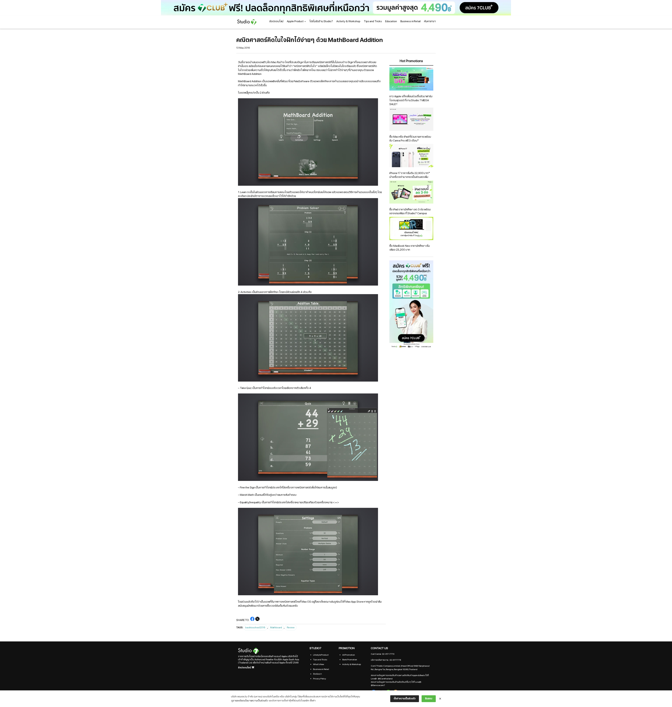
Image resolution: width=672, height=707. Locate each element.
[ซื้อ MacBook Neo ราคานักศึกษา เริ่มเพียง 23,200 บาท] (411, 229)
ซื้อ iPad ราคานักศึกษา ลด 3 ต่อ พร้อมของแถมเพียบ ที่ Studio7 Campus (410, 211)
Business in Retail (321, 669)
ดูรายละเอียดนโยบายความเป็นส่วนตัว (249, 700)
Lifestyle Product (320, 654)
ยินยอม (428, 698)
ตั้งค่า (313, 700)
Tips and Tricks (320, 659)
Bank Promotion (349, 659)
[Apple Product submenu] (305, 21)
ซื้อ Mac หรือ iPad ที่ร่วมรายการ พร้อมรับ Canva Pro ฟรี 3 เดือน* (410, 139)
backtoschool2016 (255, 627)
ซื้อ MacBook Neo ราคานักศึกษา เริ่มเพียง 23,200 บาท (409, 248)
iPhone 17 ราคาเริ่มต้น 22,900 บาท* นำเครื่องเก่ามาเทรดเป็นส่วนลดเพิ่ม (409, 175)
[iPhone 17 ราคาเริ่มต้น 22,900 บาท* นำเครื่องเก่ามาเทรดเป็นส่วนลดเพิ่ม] (411, 156)
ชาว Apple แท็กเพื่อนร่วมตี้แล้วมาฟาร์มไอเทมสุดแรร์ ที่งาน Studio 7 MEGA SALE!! (410, 100)
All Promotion (348, 654)
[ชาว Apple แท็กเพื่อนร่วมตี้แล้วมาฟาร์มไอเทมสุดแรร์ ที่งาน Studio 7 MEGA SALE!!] (411, 79)
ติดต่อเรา (317, 674)
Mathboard (276, 627)
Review (291, 627)
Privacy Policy (319, 678)
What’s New (318, 664)
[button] (336, 7)
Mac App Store (354, 602)
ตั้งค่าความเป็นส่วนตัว (404, 698)
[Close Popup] (440, 699)
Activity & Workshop (351, 664)
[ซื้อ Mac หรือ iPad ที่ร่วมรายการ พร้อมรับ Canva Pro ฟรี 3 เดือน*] (411, 120)
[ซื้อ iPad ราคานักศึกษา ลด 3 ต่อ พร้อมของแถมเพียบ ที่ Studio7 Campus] (411, 192)
